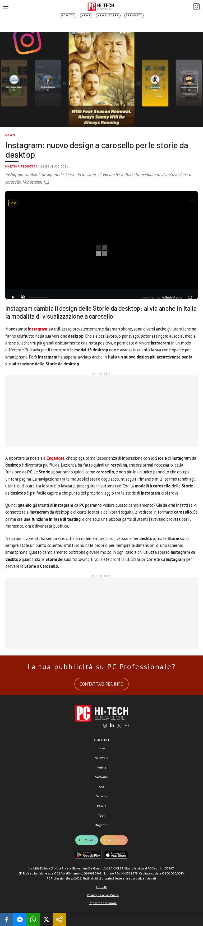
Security (101, 796)
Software (101, 777)
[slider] (38, 297)
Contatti (101, 887)
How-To (68, 15)
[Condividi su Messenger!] (19, 919)
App (101, 787)
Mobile (101, 767)
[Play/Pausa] (12, 297)
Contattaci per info (101, 684)
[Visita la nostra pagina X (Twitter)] (119, 726)
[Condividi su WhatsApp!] (33, 919)
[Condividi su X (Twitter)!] (46, 919)
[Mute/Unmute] (23, 297)
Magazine (101, 825)
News (86, 15)
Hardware (101, 758)
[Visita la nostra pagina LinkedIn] (112, 726)
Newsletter (108, 15)
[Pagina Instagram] (196, 6)
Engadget (55, 458)
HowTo (101, 806)
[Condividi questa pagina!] (59, 919)
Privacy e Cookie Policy (102, 895)
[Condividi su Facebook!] (6, 919)
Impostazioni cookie (103, 903)
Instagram (37, 329)
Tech (101, 815)
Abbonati (134, 15)
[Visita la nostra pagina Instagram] (105, 726)
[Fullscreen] (190, 297)
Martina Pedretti (21, 166)
